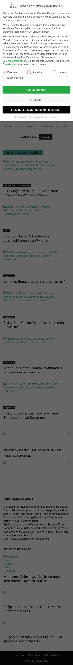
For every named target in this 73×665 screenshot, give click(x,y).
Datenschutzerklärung (14, 60)
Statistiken (37, 72)
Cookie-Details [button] (21, 117)
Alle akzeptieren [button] (36, 89)
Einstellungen (10, 64)
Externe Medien (15, 77)
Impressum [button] (53, 117)
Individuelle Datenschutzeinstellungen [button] (36, 109)
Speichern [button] (36, 99)
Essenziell (12, 72)
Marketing (63, 72)
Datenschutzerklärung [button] (38, 117)
